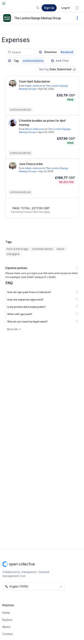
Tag (28, 60)
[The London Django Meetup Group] (8, 18)
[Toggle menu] (77, 7)
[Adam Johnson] (13, 83)
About (6, 626)
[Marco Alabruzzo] (13, 122)
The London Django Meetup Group (37, 18)
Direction (58, 52)
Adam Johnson (33, 85)
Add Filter (62, 60)
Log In (66, 7)
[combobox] (58, 69)
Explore (7, 619)
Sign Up (49, 7)
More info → (14, 329)
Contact (7, 633)
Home (6, 612)
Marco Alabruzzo (35, 129)
